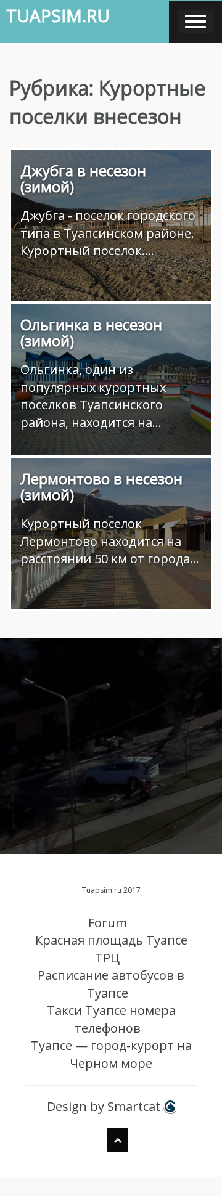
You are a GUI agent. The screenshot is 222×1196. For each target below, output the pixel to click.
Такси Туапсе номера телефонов (111, 1019)
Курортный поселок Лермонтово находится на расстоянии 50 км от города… (109, 541)
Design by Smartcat (105, 1106)
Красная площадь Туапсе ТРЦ (111, 949)
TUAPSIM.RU (58, 15)
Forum (107, 922)
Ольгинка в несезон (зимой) (91, 332)
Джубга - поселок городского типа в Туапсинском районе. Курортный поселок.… (107, 233)
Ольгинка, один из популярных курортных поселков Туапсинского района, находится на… (93, 396)
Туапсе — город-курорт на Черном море (111, 1054)
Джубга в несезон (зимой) (83, 178)
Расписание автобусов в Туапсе (111, 984)
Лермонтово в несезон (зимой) (101, 486)
